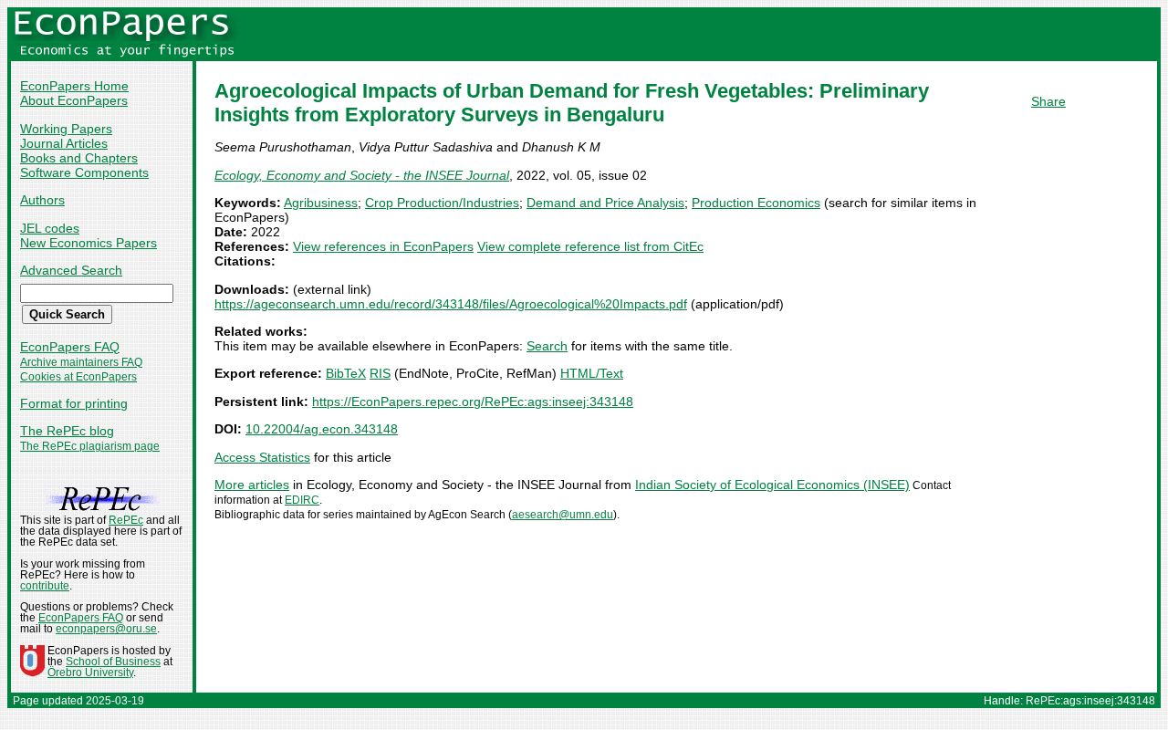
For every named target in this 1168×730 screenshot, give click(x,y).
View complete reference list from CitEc (590, 246)
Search (547, 346)
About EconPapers (74, 100)
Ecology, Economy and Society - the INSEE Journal (361, 175)
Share (1048, 101)
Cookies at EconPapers (78, 376)
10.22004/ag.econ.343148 (321, 429)
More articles (251, 484)
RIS (380, 373)
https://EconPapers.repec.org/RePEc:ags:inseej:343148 (472, 401)
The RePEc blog (67, 430)
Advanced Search (71, 270)
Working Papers (66, 128)
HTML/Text (591, 373)
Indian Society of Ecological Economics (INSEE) (772, 484)
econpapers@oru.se (106, 628)
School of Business (113, 661)
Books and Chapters (79, 158)
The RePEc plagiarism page (90, 446)
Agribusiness (321, 202)
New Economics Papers (88, 242)
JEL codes (49, 228)
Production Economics (756, 202)
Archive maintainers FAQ (81, 362)
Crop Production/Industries (442, 202)
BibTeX (346, 373)
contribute (44, 585)
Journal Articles (64, 143)
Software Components (84, 172)
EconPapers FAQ (70, 346)
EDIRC (302, 500)
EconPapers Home (74, 85)
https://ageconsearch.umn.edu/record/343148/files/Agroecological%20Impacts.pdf (450, 304)
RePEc (126, 520)
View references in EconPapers (383, 246)
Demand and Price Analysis (605, 202)
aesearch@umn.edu (562, 514)
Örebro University (90, 672)
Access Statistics (262, 457)
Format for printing (74, 403)
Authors (42, 200)
